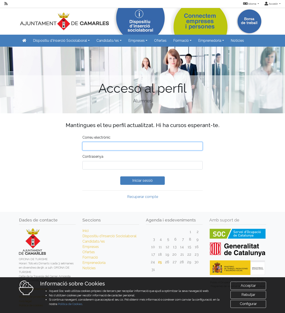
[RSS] (6, 3)
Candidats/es (93, 241)
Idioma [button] (252, 3)
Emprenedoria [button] (209, 40)
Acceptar (248, 285)
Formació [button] (181, 40)
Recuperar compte (142, 197)
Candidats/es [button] (107, 40)
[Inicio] (64, 19)
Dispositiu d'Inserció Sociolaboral (109, 236)
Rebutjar (248, 295)
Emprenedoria (94, 263)
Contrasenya (92, 156)
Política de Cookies (70, 304)
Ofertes (160, 40)
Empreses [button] (136, 40)
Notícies (237, 40)
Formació (90, 257)
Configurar (248, 304)
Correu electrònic (96, 137)
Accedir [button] (273, 3)
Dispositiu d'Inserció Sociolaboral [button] (60, 40)
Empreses (90, 247)
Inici (85, 231)
